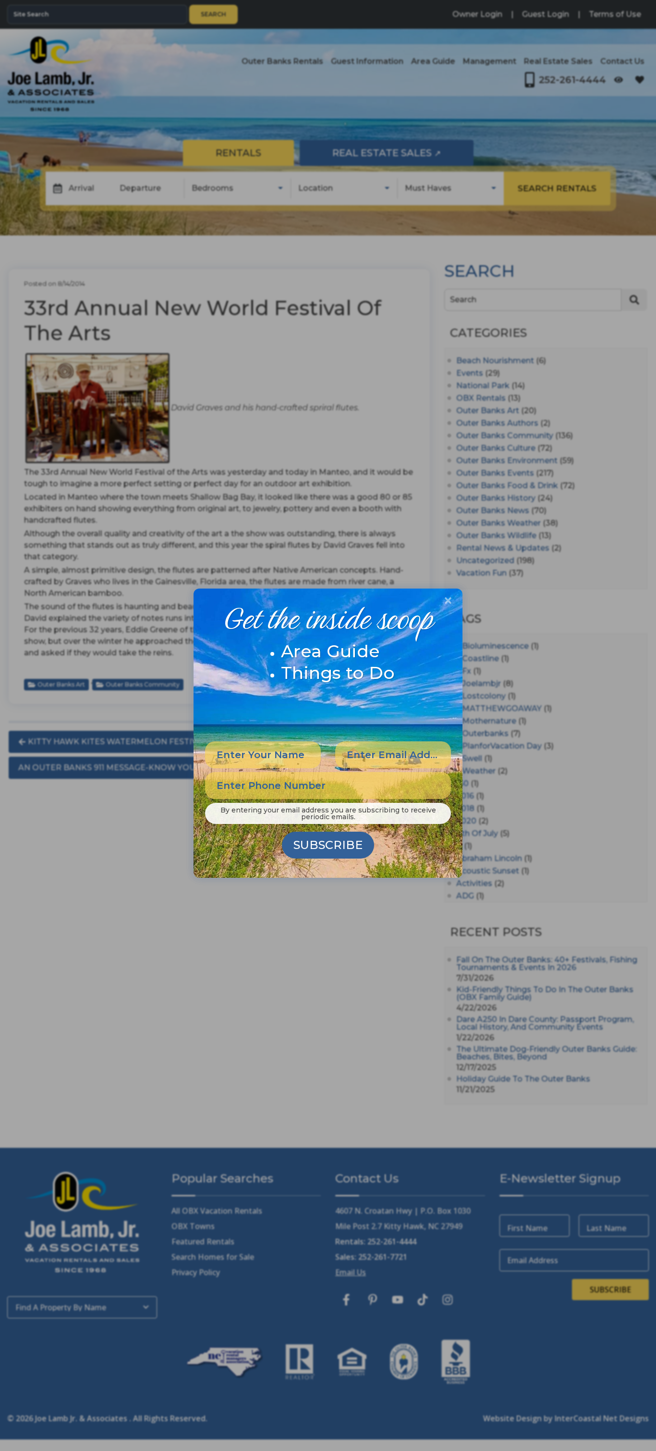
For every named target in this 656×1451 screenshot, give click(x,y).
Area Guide (330, 651)
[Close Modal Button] (448, 601)
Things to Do (338, 672)
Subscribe (328, 845)
